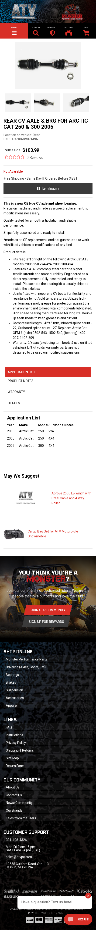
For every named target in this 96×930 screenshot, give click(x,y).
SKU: (6, 139)
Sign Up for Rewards (46, 622)
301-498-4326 (16, 840)
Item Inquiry (50, 188)
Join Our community (48, 610)
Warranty (16, 392)
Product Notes (21, 381)
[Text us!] (78, 920)
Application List (21, 372)
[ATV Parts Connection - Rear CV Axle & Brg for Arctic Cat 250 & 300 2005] (48, 65)
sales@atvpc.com (19, 857)
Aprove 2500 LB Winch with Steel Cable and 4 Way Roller (71, 498)
